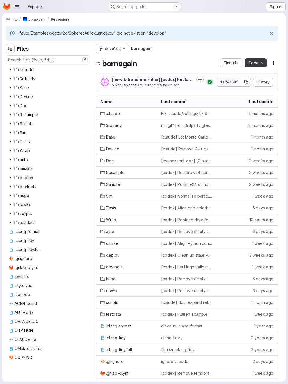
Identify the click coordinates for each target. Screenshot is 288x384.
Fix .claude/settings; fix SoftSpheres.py (187, 113)
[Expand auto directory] (10, 159)
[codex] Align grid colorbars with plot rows (187, 207)
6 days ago (262, 207)
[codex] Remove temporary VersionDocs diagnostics (187, 373)
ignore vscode (174, 361)
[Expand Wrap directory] (10, 150)
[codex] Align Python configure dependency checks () (187, 243)
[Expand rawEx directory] (10, 204)
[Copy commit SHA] (246, 82)
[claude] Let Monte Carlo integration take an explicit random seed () (187, 137)
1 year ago (263, 326)
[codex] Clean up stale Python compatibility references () (187, 255)
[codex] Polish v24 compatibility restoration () (187, 184)
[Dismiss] (271, 33)
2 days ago (263, 361)
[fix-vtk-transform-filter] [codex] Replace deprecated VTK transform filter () (153, 79)
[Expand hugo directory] (10, 195)
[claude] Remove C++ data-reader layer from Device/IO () (187, 148)
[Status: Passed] (209, 82)
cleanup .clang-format (181, 326)
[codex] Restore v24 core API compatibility (187, 172)
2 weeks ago (261, 160)
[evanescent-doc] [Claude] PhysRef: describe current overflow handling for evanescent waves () (187, 160)
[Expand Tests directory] (10, 141)
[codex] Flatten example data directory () (187, 314)
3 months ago (260, 125)
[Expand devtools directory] (10, 186)
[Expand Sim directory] (10, 132)
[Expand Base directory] (10, 87)
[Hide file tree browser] (10, 48)
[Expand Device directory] (10, 96)
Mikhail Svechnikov (127, 85)
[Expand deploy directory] (10, 177)
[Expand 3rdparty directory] (10, 78)
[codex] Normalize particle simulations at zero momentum (187, 196)
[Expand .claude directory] (10, 69)
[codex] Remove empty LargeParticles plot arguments (187, 231)
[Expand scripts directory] (10, 213)
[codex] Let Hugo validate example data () (187, 267)
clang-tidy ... (172, 337)
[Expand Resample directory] (10, 114)
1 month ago (262, 137)
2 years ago (262, 337)
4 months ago (260, 113)
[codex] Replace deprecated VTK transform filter (187, 219)
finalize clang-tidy (178, 349)
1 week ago (262, 196)
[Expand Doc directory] (10, 105)
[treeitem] (48, 69)
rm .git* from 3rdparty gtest (186, 125)
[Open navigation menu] (17, 6)
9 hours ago (170, 85)
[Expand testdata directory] (10, 222)
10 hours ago (261, 219)
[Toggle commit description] (200, 79)
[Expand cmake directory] (10, 168)
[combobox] (48, 59)
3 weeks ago (261, 255)
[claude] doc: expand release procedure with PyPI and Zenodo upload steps (187, 302)
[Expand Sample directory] (10, 123)
